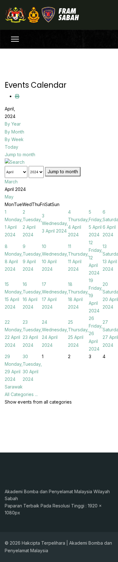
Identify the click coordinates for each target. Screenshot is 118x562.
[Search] (59, 162)
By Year (13, 124)
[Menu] (15, 39)
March (11, 181)
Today (11, 147)
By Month (14, 131)
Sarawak (14, 386)
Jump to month (20, 154)
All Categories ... (21, 394)
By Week (14, 139)
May (9, 196)
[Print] (17, 96)
